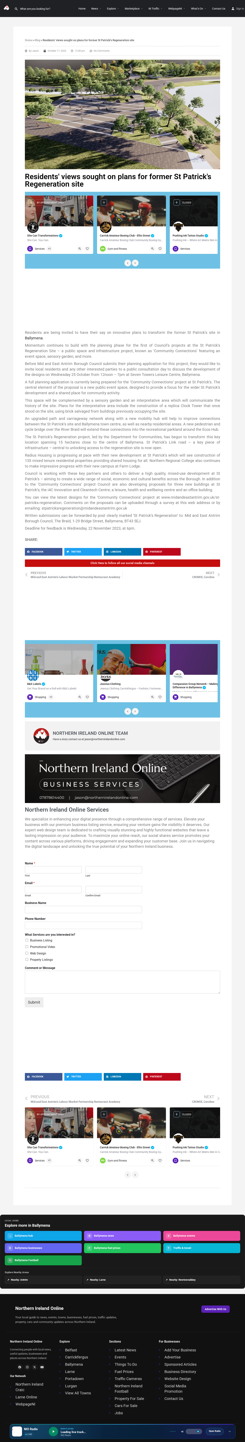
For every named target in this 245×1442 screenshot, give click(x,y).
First (27, 875)
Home (82, 8)
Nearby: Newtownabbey (181, 1279)
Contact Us (218, 8)
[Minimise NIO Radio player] (229, 1431)
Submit (34, 1002)
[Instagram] (27, 1367)
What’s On (197, 8)
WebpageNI (175, 8)
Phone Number (35, 919)
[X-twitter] (34, 1367)
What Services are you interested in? (50, 934)
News (94, 8)
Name (30, 863)
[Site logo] (7, 8)
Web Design (38, 953)
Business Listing (41, 940)
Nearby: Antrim (17, 1279)
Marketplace (132, 8)
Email (30, 883)
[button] (117, 9)
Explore (111, 8)
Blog (37, 40)
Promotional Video (42, 947)
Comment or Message (40, 968)
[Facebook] (20, 1367)
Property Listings (41, 960)
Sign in (240, 8)
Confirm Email (92, 895)
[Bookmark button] (87, 249)
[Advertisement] (122, 299)
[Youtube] (42, 1367)
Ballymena (34, 338)
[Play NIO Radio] (53, 1431)
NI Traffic (154, 8)
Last (87, 875)
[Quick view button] (80, 249)
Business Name (35, 903)
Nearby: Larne (96, 1279)
